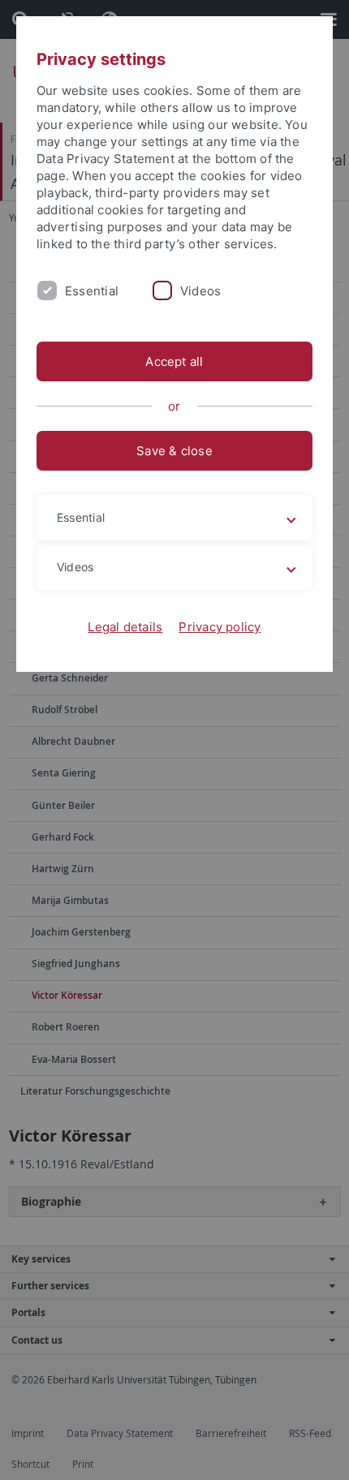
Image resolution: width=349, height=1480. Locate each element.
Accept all (174, 361)
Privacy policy (220, 627)
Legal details (125, 627)
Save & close (174, 450)
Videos (200, 291)
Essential (91, 291)
